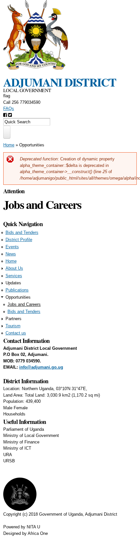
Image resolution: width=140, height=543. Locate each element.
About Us (14, 268)
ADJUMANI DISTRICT (59, 82)
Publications (17, 290)
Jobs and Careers (24, 304)
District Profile (19, 239)
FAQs (8, 108)
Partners (13, 318)
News (11, 253)
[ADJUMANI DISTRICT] (35, 66)
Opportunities (31, 145)
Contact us (16, 333)
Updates (13, 282)
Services (14, 275)
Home (8, 145)
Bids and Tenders (22, 232)
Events (12, 246)
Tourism (13, 325)
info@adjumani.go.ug (41, 367)
